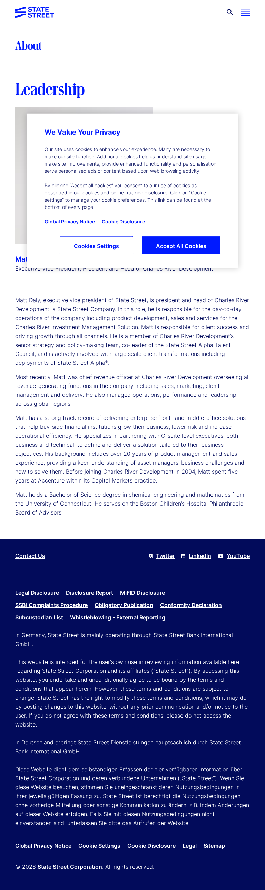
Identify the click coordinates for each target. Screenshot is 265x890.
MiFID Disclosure (142, 592)
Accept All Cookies (181, 246)
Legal (190, 845)
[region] (132, 191)
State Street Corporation (70, 866)
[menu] (245, 12)
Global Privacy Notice (43, 845)
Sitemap (214, 845)
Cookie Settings (99, 845)
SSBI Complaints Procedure (51, 605)
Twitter (165, 555)
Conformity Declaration (191, 605)
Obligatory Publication (124, 605)
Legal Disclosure (37, 592)
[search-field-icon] (230, 12)
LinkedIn (200, 555)
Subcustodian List (39, 617)
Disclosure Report (89, 592)
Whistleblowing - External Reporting (117, 617)
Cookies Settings (96, 246)
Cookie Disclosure (151, 845)
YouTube (238, 555)
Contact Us (30, 555)
